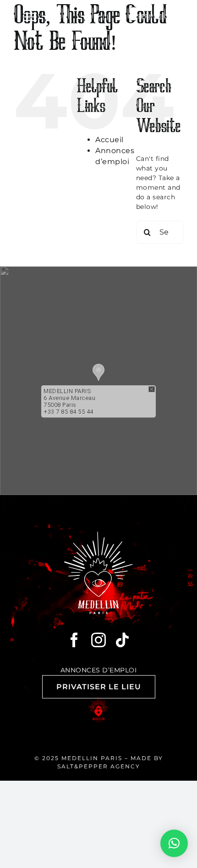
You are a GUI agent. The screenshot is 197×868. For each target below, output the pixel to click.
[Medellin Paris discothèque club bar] (98, 535)
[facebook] (74, 640)
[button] (98, 372)
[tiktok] (122, 640)
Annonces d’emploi (98, 670)
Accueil (109, 139)
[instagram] (98, 640)
